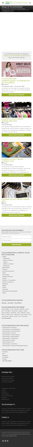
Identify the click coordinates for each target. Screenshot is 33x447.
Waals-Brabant (14, 410)
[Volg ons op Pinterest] (8, 441)
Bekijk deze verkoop (16, 94)
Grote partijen (5, 274)
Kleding (4, 256)
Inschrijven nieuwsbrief (7, 382)
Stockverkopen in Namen (8, 340)
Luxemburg (7, 412)
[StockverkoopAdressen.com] (16, 3)
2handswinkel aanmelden (8, 380)
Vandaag (4, 303)
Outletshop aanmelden (7, 378)
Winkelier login (5, 399)
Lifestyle (4, 278)
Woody (25, 311)
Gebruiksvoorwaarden (7, 395)
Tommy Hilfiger (5, 309)
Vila (19, 316)
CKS (3, 311)
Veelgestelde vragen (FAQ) (8, 388)
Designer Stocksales (7, 276)
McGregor (16, 314)
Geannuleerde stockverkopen (9, 291)
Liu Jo (11, 309)
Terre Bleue (8, 311)
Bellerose (23, 312)
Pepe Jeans (5, 316)
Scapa (18, 312)
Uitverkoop (5, 289)
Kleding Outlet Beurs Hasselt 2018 (12, 160)
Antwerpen (5, 351)
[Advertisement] (16, 33)
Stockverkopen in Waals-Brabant (10, 336)
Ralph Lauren (9, 314)
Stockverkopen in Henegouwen (10, 338)
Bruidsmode (6, 265)
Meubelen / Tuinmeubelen (9, 280)
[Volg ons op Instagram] (5, 441)
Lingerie (5, 262)
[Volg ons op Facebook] (3, 441)
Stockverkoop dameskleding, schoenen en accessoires (16, 81)
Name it (4, 314)
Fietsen (4, 287)
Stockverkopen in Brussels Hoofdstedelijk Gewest (14, 345)
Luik (3, 412)
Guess (27, 309)
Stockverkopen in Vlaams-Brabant (11, 334)
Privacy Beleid (5, 393)
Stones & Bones (6, 312)
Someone (16, 309)
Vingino (11, 316)
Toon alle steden (7, 360)
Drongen (4, 359)
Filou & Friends (24, 314)
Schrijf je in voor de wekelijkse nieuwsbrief (15, 55)
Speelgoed (5, 283)
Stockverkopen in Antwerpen (9, 327)
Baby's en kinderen (8, 260)
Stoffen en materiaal (8, 263)
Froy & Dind (24, 316)
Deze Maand (18, 303)
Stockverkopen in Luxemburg (9, 343)
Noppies (21, 311)
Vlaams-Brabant (6, 410)
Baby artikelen (6, 267)
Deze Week (11, 303)
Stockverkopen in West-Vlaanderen (11, 331)
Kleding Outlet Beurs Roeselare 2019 (12, 120)
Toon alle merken (6, 318)
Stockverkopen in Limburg (9, 333)
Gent (3, 353)
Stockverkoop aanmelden (8, 376)
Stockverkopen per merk (13, 307)
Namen (28, 410)
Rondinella (13, 312)
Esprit (28, 312)
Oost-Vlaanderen (12, 408)
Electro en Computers (7, 282)
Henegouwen (22, 410)
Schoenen (5, 269)
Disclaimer (4, 397)
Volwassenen (6, 258)
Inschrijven (16, 244)
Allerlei (4, 273)
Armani (15, 316)
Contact (4, 390)
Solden (4, 292)
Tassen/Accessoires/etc (8, 271)
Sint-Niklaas (5, 357)
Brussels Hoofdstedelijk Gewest (19, 412)
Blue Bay (22, 309)
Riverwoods (15, 311)
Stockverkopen (15, 325)
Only (30, 314)
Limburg (28, 408)
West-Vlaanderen (21, 408)
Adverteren (4, 392)
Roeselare (5, 355)
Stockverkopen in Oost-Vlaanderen (11, 329)
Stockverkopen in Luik (8, 342)
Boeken (4, 285)
